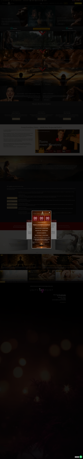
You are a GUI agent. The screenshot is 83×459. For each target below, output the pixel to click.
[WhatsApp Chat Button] (81, 457)
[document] (41, 229)
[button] (49, 212)
